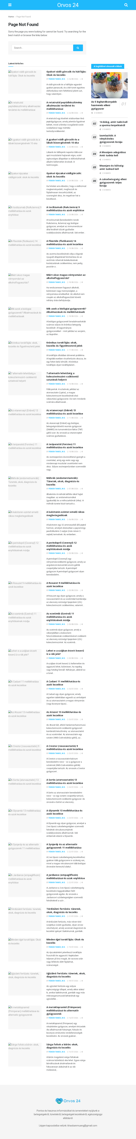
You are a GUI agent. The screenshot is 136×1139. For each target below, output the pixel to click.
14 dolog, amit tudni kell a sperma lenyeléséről (113, 123)
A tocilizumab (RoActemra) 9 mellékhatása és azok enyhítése (65, 209)
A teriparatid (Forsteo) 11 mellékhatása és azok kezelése (64, 446)
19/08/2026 (73, 248)
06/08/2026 (73, 519)
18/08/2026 (73, 282)
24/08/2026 (73, 181)
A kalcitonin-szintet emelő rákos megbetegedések (65, 513)
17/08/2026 (73, 350)
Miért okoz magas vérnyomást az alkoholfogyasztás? (66, 276)
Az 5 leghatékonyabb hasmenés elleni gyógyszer (104, 105)
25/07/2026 (73, 719)
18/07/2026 (73, 981)
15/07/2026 (73, 1052)
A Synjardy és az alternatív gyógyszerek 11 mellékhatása (63, 846)
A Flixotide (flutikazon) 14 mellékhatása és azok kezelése (64, 242)
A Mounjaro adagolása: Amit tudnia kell (113, 154)
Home (11, 17)
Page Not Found (23, 17)
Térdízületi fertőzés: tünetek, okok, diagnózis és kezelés (63, 910)
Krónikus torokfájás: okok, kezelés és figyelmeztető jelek (64, 344)
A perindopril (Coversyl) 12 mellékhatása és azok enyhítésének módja (61, 546)
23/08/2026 (73, 215)
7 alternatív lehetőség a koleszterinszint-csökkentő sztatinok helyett (62, 376)
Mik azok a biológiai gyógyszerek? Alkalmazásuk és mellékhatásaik (66, 310)
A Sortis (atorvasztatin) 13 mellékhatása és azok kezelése (64, 781)
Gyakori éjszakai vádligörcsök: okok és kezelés (64, 175)
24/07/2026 (73, 787)
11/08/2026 (73, 418)
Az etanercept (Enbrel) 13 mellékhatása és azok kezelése (64, 412)
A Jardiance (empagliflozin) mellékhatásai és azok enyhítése (65, 876)
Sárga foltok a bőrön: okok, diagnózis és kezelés (62, 1046)
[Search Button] (78, 48)
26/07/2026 (73, 689)
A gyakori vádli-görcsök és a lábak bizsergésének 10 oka (62, 141)
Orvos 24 (68, 5)
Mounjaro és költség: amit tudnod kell (112, 167)
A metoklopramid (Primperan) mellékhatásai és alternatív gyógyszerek (63, 1010)
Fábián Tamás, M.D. (57, 79)
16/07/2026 (73, 1018)
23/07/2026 (73, 818)
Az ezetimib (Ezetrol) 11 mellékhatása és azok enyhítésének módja (60, 617)
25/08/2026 (73, 147)
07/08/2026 (73, 489)
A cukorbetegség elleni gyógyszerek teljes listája (113, 182)
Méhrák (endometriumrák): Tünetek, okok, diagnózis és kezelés (62, 481)
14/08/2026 (73, 384)
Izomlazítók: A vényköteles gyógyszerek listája (111, 139)
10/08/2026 (73, 452)
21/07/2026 (73, 916)
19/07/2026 (73, 947)
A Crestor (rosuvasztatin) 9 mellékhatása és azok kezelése (64, 747)
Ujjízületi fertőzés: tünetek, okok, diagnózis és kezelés (65, 975)
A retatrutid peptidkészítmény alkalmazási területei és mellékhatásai (64, 105)
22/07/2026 (73, 852)
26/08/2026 (73, 79)
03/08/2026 (73, 553)
